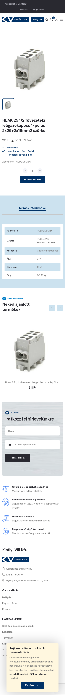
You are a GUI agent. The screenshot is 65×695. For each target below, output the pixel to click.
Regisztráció (39, 9)
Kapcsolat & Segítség (15, 3)
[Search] (46, 19)
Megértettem (32, 685)
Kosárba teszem (32, 179)
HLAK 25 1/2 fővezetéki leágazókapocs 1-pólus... (32, 382)
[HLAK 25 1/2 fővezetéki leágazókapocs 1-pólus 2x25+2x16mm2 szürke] (32, 347)
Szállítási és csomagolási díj (18, 626)
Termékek (7, 637)
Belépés (24, 9)
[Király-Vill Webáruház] (15, 19)
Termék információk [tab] (32, 208)
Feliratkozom (18, 457)
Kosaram (7, 609)
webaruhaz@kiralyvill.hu (19, 568)
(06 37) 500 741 (15, 574)
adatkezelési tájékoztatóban (30, 674)
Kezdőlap (7, 631)
